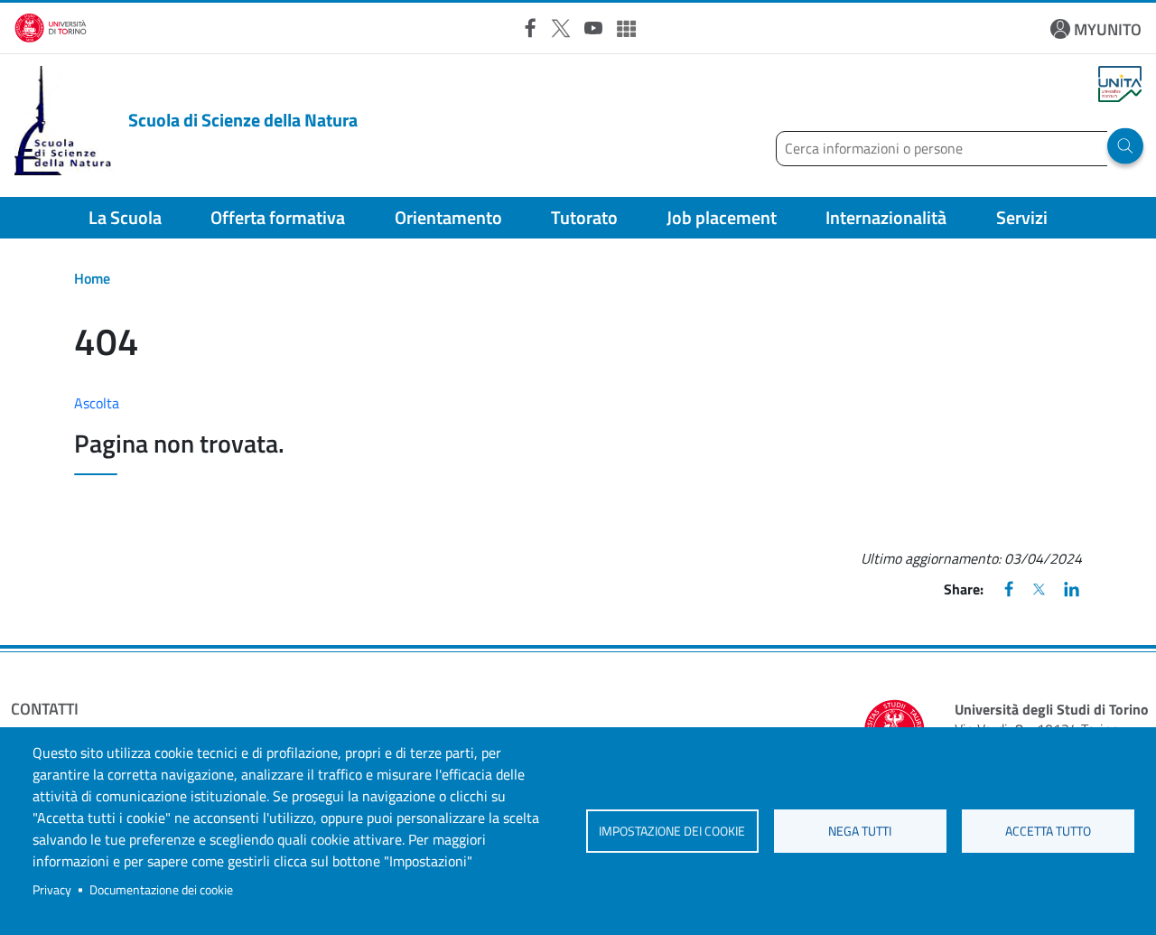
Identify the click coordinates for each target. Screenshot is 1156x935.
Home (92, 278)
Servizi (1022, 217)
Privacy (52, 890)
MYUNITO (1108, 29)
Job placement (722, 217)
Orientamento (448, 217)
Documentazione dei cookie (161, 890)
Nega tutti (859, 831)
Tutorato (584, 217)
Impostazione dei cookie (672, 831)
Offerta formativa (277, 217)
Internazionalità (885, 217)
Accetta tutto (1048, 831)
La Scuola (125, 217)
